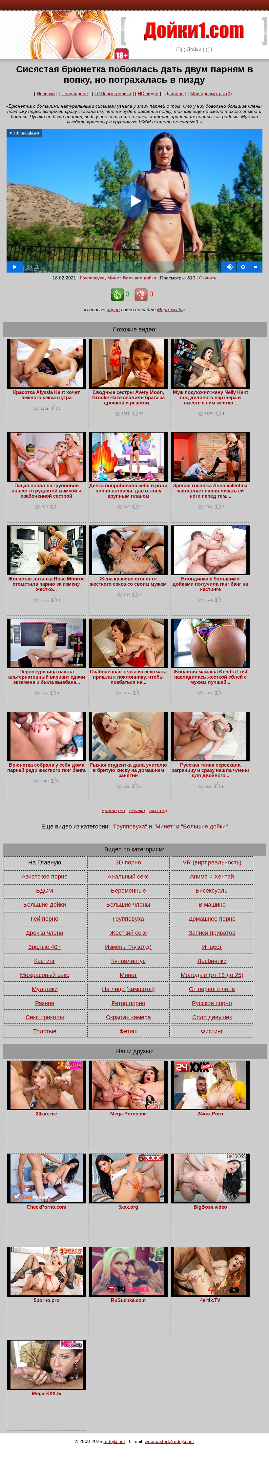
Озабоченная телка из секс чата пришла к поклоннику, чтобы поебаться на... (128, 677)
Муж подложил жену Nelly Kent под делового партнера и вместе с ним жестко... (210, 397)
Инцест (212, 947)
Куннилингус (128, 961)
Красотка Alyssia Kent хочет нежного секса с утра (46, 395)
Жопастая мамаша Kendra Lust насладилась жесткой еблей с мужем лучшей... (210, 677)
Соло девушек (212, 1017)
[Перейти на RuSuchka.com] (128, 1293)
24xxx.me (46, 1113)
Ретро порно (128, 1003)
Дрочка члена (44, 933)
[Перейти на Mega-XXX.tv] (46, 1387)
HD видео (148, 93)
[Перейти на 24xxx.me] (46, 1107)
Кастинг (44, 961)
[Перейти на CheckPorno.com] (46, 1200)
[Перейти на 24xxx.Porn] (210, 1107)
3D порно (128, 862)
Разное (44, 1003)
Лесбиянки (212, 961)
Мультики (45, 989)
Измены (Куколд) (128, 947)
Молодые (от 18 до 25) (212, 975)
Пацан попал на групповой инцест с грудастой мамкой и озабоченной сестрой (46, 491)
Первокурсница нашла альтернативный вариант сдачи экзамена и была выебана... (46, 677)
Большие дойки (139, 277)
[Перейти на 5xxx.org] (128, 1200)
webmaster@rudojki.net (169, 1441)
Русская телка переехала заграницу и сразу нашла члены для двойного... (210, 770)
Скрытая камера (128, 1017)
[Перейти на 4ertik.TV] (210, 1293)
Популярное (74, 93)
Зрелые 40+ (44, 947)
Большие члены (128, 904)
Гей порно (44, 919)
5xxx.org (158, 810)
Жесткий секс (128, 933)
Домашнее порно (212, 919)
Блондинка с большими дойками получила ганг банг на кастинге (210, 584)
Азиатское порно (45, 876)
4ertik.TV (210, 1300)
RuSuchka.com (128, 1300)
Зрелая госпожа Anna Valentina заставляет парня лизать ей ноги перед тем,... (210, 491)
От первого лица (212, 989)
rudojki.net (114, 1441)
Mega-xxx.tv (169, 309)
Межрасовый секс (44, 975)
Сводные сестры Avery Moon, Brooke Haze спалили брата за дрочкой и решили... (128, 397)
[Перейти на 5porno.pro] (46, 1293)
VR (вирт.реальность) (212, 862)
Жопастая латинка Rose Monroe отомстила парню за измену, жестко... (46, 584)
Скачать (207, 277)
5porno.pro (113, 810)
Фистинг (212, 1031)
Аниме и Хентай (212, 876)
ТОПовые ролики (112, 93)
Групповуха (92, 277)
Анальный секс (128, 876)
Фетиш (128, 1031)
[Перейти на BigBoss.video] (210, 1200)
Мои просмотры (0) (211, 93)
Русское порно (212, 1003)
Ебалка (137, 810)
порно (113, 309)
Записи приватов (212, 933)
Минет (113, 277)
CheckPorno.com (46, 1207)
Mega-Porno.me (128, 1113)
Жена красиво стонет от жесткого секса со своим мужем (128, 581)
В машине (212, 904)
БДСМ (44, 890)
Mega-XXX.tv (46, 1393)
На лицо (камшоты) (128, 989)
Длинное (174, 93)
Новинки (46, 93)
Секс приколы (45, 1017)
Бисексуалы (212, 890)
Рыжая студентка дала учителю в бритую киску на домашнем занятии (128, 770)
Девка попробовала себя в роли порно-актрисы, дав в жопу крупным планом (128, 491)
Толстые (44, 1031)
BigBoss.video (210, 1207)
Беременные (128, 890)
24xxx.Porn (210, 1113)
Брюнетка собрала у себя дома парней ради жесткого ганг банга (46, 767)
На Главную (44, 862)
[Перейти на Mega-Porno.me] (128, 1107)
